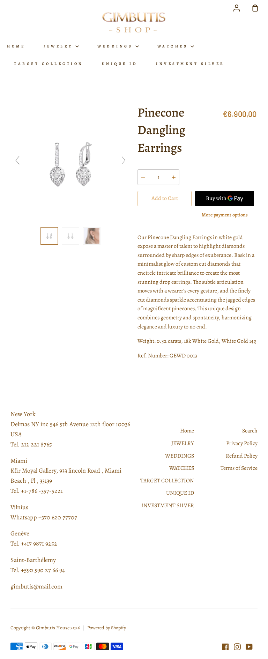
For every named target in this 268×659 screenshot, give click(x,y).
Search (250, 431)
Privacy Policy (242, 443)
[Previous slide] (17, 160)
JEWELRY (59, 46)
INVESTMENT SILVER (190, 63)
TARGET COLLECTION (48, 63)
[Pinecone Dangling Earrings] (49, 236)
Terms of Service (239, 468)
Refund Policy (242, 456)
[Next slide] (124, 160)
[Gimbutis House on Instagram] (237, 646)
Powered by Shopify (106, 627)
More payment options (225, 215)
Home (16, 46)
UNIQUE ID (120, 63)
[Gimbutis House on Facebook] (225, 646)
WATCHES (174, 46)
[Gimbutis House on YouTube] (249, 646)
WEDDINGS (116, 46)
